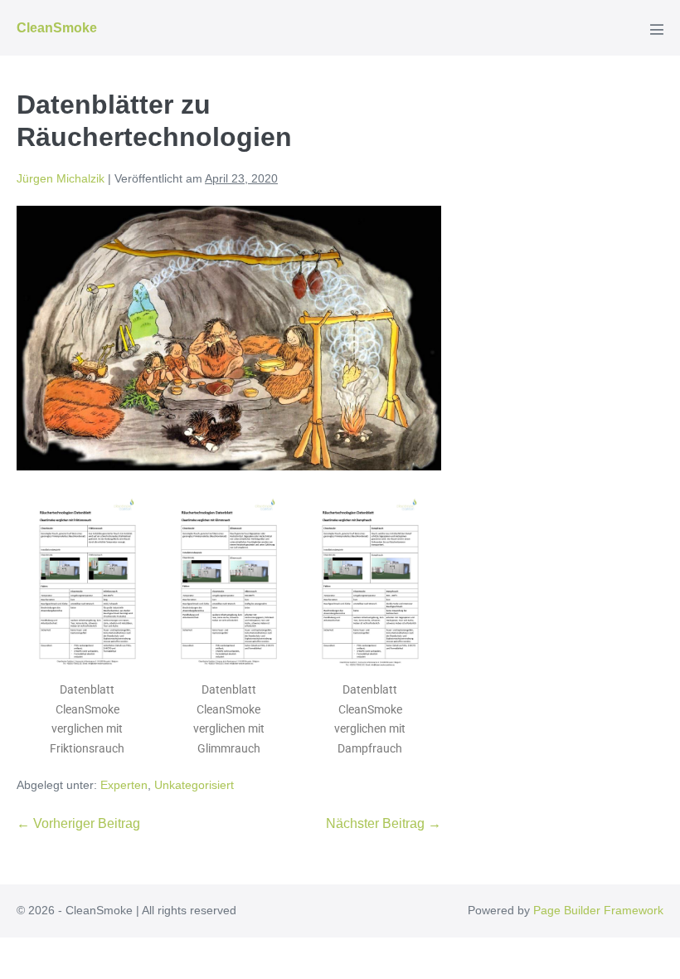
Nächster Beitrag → (383, 823)
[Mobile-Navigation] (656, 29)
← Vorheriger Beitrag (78, 823)
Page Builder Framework (598, 910)
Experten (124, 784)
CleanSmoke (57, 28)
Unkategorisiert (194, 784)
